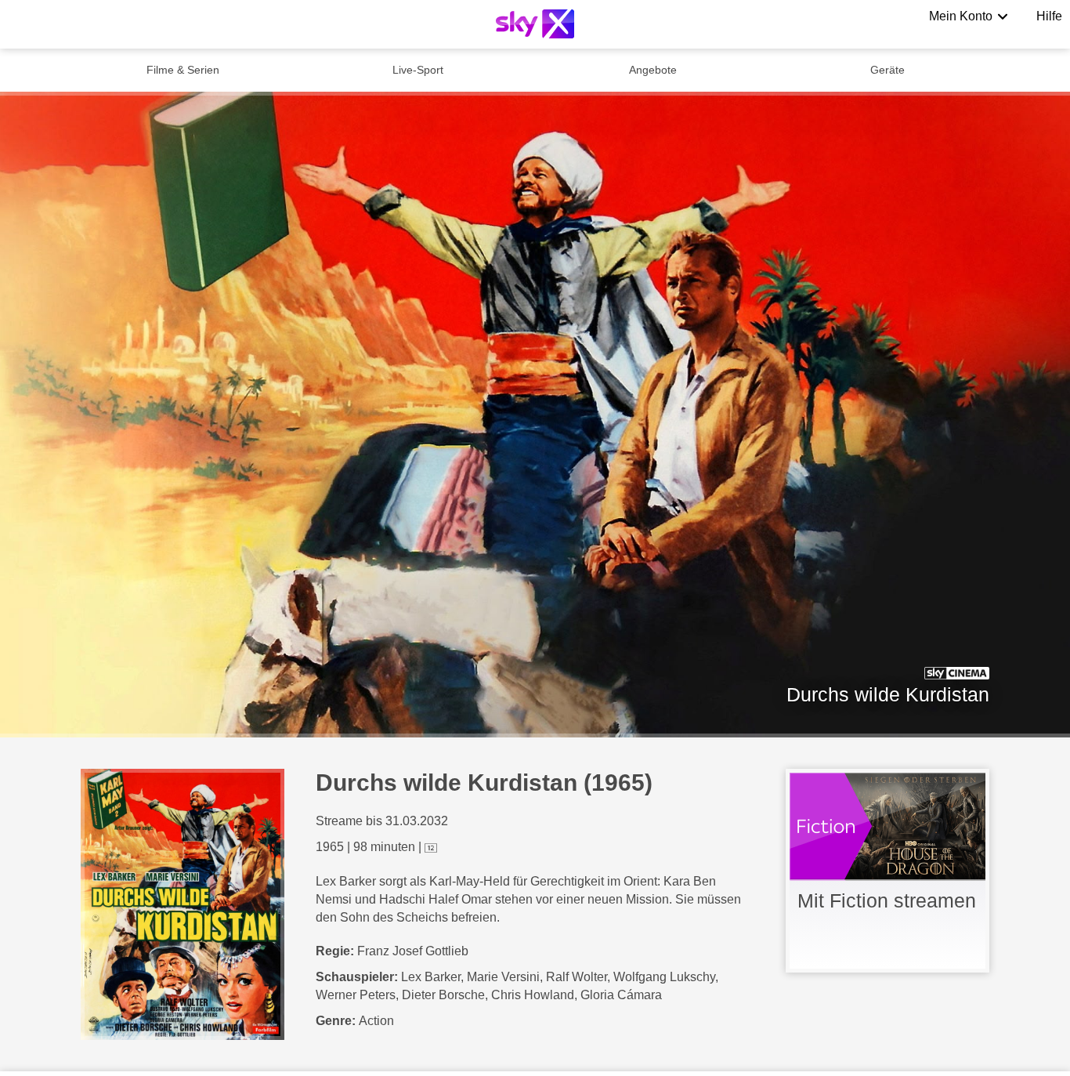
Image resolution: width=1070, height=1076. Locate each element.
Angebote (653, 69)
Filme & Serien (182, 69)
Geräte (887, 69)
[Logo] (535, 23)
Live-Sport (417, 69)
